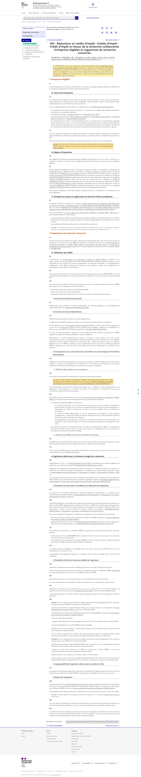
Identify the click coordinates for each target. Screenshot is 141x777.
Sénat (72, 752)
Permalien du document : (54, 721)
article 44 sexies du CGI (58, 172)
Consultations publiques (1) (48, 13)
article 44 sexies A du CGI (96, 172)
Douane (73, 741)
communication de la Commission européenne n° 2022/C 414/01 (84, 260)
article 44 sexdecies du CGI (58, 185)
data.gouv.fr (112, 763)
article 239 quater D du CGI (75, 119)
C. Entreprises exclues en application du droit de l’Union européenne (34, 52)
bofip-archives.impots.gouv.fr (53, 741)
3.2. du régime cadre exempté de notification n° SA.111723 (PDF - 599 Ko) (90, 213)
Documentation (50, 739)
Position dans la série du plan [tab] (31, 32)
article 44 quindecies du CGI (65, 183)
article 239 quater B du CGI (100, 117)
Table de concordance (52, 736)
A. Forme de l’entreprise (32, 46)
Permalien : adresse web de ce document (111, 28)
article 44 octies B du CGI (58, 175)
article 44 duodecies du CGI (59, 177)
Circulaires (73, 739)
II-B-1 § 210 (115, 571)
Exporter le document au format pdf (102, 28)
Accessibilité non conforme (28, 771)
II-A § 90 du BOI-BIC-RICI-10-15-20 (96, 329)
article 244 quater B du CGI (86, 522)
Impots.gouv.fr (74, 749)
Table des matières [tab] (28, 29)
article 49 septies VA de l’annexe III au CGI (88, 465)
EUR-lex (73, 744)
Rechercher (76, 18)
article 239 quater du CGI (79, 117)
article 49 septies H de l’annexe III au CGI (89, 524)
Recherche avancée (93, 18)
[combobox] (49, 18)
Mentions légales (41, 771)
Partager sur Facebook (102, 32)
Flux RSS (48, 733)
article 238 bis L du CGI (90, 114)
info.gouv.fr (74, 763)
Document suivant (112, 40)
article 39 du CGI (67, 327)
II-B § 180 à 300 (55, 249)
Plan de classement (33, 13)
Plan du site (50, 771)
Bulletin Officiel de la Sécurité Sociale (80, 736)
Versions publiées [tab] (27, 36)
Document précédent (55, 40)
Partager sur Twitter (107, 32)
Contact (23, 736)
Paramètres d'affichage (77, 771)
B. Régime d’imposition (32, 48)
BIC (40, 21)
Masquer (27, 40)
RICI (44, 21)
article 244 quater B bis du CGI (101, 107)
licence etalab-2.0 (55, 775)
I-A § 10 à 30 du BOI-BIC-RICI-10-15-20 (76, 308)
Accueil (24, 13)
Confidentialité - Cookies (61, 771)
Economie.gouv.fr (75, 746)
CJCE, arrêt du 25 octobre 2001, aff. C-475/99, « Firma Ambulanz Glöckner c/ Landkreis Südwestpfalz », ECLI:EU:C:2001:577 (83, 383)
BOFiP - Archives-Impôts (72, 13)
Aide (23, 733)
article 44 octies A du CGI (69, 174)
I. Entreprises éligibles (30, 44)
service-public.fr (86, 763)
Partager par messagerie (116, 32)
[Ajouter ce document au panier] (107, 28)
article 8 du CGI (73, 114)
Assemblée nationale (76, 733)
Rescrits (61, 13)
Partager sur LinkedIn (111, 32)
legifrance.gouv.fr (100, 763)
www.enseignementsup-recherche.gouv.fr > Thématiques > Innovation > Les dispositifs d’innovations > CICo (84, 510)
